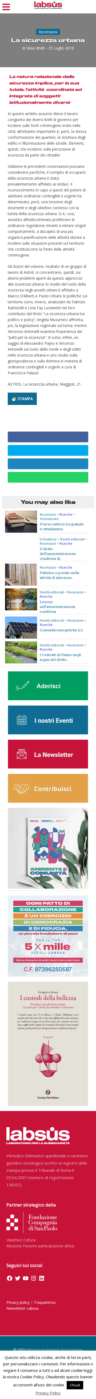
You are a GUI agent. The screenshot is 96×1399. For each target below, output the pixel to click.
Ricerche (65, 514)
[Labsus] (48, 5)
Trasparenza (44, 1302)
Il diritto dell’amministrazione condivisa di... (58, 553)
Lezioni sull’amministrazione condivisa (57, 606)
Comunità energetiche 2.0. (61, 630)
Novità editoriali (72, 539)
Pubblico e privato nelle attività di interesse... (59, 575)
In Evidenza (48, 539)
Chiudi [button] (75, 1385)
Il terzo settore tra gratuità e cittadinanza (61, 526)
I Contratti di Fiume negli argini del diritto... (60, 657)
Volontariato (49, 519)
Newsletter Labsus (22, 1308)
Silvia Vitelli (35, 48)
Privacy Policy (48, 1393)
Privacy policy (18, 1302)
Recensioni (48, 31)
